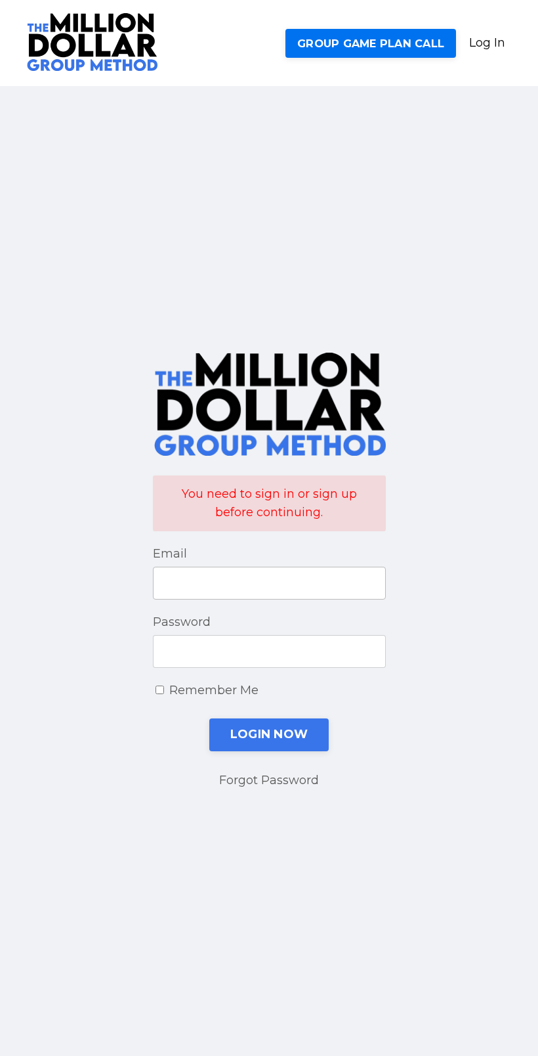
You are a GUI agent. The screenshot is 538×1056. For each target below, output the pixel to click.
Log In (487, 42)
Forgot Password (269, 780)
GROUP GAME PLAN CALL (370, 43)
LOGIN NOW (269, 734)
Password (182, 622)
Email (170, 553)
